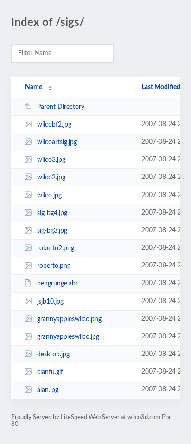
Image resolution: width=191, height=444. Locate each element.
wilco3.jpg (51, 160)
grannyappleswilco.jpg (68, 337)
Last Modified (160, 87)
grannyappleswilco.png (69, 319)
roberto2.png (55, 248)
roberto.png (53, 266)
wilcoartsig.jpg (57, 142)
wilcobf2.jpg (54, 124)
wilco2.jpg (51, 177)
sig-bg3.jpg (52, 231)
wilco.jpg (49, 195)
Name (33, 87)
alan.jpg (47, 390)
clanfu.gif (50, 372)
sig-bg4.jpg (52, 213)
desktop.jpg (53, 354)
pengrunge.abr (57, 283)
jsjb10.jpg (50, 301)
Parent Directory (60, 107)
